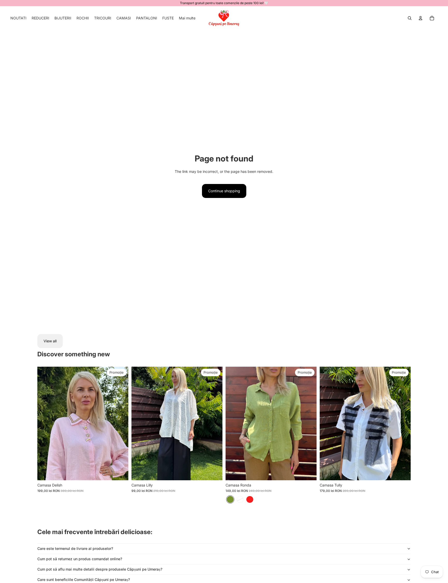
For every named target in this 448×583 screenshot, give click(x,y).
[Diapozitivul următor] (120, 423)
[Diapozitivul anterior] (45, 423)
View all (50, 341)
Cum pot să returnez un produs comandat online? (79, 559)
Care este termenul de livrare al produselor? (75, 548)
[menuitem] (18, 18)
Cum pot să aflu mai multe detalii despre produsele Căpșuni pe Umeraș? (99, 569)
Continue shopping (224, 191)
